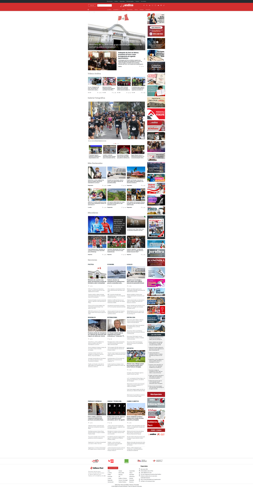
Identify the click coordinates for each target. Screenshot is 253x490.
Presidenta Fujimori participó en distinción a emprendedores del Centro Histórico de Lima (95, 157)
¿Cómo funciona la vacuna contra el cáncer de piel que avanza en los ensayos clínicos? (116, 449)
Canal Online (129, 9)
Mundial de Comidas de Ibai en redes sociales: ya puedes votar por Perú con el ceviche (116, 433)
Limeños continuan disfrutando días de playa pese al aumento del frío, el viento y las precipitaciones (109, 158)
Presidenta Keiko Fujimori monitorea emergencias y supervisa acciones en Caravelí (138, 89)
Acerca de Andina (125, 484)
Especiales (122, 1)
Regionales (110, 480)
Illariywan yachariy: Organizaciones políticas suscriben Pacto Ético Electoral (109, 89)
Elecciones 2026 (144, 469)
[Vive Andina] (156, 146)
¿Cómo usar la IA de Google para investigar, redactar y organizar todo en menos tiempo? (116, 427)
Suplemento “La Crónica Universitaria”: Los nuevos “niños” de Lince (97, 443)
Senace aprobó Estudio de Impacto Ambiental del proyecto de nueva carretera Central (116, 312)
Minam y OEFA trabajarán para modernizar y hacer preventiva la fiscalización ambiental (134, 449)
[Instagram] (155, 5)
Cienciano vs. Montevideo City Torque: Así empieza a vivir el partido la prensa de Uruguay (119, 225)
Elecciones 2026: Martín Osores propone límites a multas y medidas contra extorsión (135, 338)
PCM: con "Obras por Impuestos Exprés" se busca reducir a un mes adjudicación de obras (96, 290)
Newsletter (148, 9)
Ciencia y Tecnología (123, 480)
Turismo (137, 1)
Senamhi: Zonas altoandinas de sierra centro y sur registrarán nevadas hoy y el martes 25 (136, 427)
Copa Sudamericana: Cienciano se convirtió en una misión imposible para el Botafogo (96, 251)
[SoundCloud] (158, 5)
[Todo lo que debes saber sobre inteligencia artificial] (156, 272)
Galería (123, 9)
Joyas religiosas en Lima (146, 472)
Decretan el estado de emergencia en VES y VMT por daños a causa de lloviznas (155, 371)
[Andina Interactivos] (156, 403)
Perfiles (116, 1)
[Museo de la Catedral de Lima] (156, 301)
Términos (131, 484)
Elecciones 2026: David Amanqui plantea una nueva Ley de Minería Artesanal (135, 343)
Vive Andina (143, 1)
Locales (109, 478)
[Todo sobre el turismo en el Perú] (156, 178)
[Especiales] (156, 394)
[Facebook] (144, 5)
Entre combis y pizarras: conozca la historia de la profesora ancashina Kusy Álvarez (95, 419)
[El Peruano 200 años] (156, 102)
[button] (88, 59)
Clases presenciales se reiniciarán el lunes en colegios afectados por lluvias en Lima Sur (135, 301)
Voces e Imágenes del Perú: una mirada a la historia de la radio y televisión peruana (93, 89)
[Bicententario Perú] (156, 310)
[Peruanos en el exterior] (156, 244)
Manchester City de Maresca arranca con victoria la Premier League (136, 395)
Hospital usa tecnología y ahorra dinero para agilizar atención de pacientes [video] (115, 181)
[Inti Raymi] (156, 292)
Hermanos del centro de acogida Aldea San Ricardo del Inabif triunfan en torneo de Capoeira (130, 54)
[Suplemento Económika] (156, 262)
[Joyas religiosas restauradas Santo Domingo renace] (156, 167)
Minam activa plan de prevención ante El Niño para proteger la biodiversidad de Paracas (136, 444)
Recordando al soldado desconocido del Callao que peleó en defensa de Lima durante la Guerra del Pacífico (123, 158)
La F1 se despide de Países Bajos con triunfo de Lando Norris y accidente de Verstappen (136, 380)
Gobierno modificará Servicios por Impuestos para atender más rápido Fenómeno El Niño (116, 301)
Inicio (109, 471)
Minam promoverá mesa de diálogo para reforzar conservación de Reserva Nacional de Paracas (135, 433)
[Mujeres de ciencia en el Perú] (156, 188)
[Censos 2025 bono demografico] (156, 43)
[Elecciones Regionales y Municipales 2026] (156, 55)
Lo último (109, 9)
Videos (136, 9)
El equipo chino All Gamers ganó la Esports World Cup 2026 (135, 373)
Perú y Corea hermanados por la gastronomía (150, 479)
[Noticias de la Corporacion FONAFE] (156, 113)
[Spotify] (161, 5)
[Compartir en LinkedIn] (143, 64)
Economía (110, 476)
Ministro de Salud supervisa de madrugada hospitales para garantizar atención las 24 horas (136, 290)
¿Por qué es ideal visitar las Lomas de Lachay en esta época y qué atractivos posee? (116, 203)
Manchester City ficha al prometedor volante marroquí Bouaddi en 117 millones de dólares (135, 385)
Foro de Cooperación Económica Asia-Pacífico (151, 474)
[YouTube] (152, 5)
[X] (146, 5)
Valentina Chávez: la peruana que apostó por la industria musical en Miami (96, 427)
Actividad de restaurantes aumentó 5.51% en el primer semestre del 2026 (116, 306)
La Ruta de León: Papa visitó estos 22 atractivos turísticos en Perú (135, 229)
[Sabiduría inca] (156, 328)
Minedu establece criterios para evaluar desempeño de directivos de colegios (135, 296)
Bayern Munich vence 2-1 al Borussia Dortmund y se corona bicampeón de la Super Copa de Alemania (137, 157)
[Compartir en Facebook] (139, 64)
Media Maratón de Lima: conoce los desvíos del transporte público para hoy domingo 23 (135, 312)
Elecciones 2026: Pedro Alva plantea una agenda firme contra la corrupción (135, 327)
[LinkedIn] (149, 5)
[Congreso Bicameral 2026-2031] (156, 67)
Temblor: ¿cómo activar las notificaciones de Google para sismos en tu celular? (115, 444)
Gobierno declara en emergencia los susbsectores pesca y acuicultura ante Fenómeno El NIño (115, 282)
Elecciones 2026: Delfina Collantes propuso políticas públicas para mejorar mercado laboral (135, 321)
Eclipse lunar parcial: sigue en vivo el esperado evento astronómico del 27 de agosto (116, 418)
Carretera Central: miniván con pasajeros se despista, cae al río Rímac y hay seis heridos (96, 354)
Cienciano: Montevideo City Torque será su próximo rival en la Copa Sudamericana (115, 251)
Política (109, 474)
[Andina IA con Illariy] (156, 125)
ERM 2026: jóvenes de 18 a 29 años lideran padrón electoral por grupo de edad (97, 312)
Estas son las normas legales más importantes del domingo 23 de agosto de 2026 (96, 307)
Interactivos (132, 476)
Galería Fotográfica (96, 98)
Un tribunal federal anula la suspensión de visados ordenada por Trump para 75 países (115, 335)
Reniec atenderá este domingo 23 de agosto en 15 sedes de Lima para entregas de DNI (136, 307)
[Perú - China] (156, 432)
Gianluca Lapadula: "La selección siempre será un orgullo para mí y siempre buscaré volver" (135, 251)
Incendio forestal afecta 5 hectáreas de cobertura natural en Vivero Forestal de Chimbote (97, 360)
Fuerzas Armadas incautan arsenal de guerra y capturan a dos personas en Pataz (97, 301)
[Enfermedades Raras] (156, 90)
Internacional (110, 482)
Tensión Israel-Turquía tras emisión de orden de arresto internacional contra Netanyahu (117, 354)
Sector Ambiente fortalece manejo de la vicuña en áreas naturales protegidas (97, 349)
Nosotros (131, 482)
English (92, 5)
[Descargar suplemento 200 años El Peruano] (156, 79)
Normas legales (130, 1)
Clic (119, 476)
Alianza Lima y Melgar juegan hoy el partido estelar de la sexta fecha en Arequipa (135, 365)
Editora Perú (117, 484)
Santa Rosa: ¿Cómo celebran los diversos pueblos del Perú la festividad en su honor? (96, 181)
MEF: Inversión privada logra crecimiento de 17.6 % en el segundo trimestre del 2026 (116, 296)
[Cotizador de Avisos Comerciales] (156, 414)
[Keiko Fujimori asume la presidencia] (156, 18)
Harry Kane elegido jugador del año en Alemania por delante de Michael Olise (136, 390)
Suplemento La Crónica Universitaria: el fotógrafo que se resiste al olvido (97, 448)
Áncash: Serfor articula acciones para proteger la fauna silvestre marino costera (136, 438)
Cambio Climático (122, 482)
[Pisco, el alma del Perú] (156, 210)
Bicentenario (110, 1)
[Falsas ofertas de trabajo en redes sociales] (156, 319)
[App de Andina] (156, 136)
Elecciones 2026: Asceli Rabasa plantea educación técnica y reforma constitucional (136, 332)
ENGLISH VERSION (113, 467)
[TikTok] (164, 5)
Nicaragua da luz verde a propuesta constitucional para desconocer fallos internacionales (116, 343)
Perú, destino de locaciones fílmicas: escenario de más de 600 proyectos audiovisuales (136, 203)
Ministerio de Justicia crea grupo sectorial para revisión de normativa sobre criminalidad (115, 45)
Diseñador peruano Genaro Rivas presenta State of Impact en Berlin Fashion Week (96, 433)
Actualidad (116, 9)
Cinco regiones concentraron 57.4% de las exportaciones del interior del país (116, 290)
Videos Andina (94, 73)
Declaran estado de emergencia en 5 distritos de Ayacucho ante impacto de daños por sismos (97, 334)
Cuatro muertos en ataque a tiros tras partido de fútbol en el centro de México (116, 365)
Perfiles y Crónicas (123, 478)
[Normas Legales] (156, 157)
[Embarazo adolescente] (156, 200)
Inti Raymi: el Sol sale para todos (148, 481)
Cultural (120, 471)
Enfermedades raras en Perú (147, 470)
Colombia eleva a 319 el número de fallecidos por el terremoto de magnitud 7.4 (116, 360)
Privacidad (136, 484)
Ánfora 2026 (121, 472)
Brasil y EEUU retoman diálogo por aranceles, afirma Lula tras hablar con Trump (123, 89)
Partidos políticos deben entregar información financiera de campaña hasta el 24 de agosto (96, 296)
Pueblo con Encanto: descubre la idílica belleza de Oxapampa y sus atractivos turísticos (135, 181)
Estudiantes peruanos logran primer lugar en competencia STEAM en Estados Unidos (116, 438)
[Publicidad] (156, 31)
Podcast (141, 9)
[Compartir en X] (141, 64)
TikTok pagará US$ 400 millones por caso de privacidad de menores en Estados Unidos (116, 349)
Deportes (121, 474)
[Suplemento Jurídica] (156, 253)
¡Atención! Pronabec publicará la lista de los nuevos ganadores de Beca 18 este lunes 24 (97, 203)
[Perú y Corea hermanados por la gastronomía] (156, 283)
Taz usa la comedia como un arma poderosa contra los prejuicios (96, 437)
